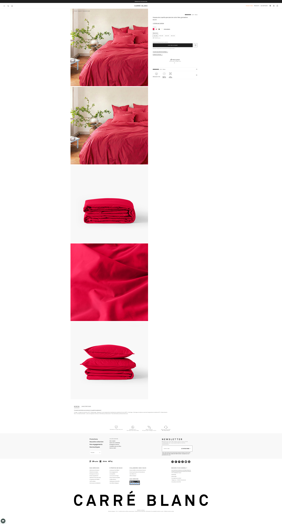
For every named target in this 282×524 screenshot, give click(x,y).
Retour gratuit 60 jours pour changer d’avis (149, 430)
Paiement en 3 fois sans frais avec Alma (133, 430)
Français (92, 452)
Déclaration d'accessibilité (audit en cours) (154, 511)
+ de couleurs (167, 29)
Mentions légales (111, 511)
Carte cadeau (93, 481)
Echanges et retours (114, 444)
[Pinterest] (179, 462)
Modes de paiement (94, 475)
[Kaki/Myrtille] (159, 29)
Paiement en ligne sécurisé (116, 429)
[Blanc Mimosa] (162, 29)
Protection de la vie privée (140, 511)
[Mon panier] (277, 6)
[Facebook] (176, 462)
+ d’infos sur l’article (158, 23)
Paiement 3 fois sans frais (95, 477)
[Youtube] (186, 462)
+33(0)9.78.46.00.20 (181, 480)
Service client (113, 448)
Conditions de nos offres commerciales (126, 511)
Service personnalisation (95, 483)
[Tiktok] (182, 462)
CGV (117, 511)
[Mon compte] (274, 6)
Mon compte (112, 441)
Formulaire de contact (176, 478)
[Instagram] (172, 462)
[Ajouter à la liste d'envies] (195, 45)
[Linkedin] (189, 462)
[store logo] (141, 6)
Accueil (75, 11)
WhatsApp (173, 474)
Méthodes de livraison (94, 470)
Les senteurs (264, 5)
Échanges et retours (94, 474)
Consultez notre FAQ (176, 482)
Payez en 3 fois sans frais (160, 42)
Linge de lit (80, 11)
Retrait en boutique (94, 472)
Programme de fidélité (94, 479)
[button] (12, 6)
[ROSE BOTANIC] (156, 29)
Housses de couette (86, 11)
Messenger (174, 476)
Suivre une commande (115, 442)
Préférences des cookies (169, 511)
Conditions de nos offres (115, 446)
